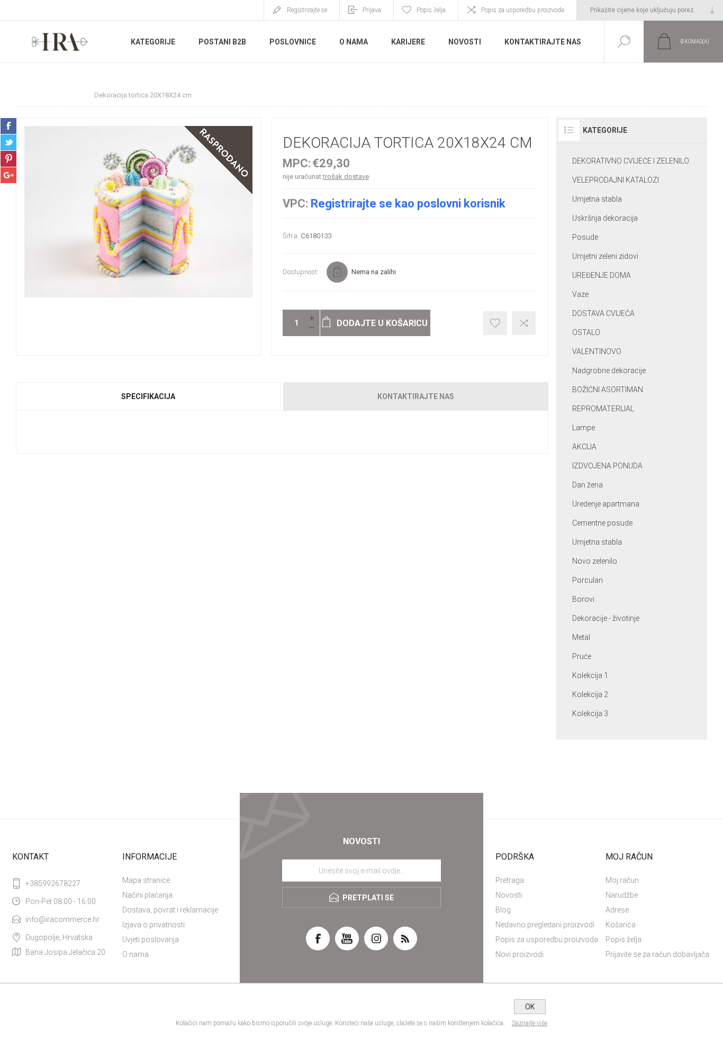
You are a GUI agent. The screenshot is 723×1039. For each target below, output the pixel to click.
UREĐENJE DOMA (601, 275)
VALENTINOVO (596, 351)
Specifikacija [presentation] (148, 396)
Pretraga (509, 880)
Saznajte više (529, 1023)
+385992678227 (52, 883)
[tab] (149, 396)
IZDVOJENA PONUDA (607, 466)
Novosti (508, 895)
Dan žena (587, 485)
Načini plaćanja (147, 895)
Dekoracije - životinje (605, 618)
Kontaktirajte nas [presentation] (415, 396)
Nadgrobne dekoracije (609, 370)
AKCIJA (584, 446)
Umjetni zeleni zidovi (605, 256)
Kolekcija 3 (590, 713)
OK (530, 1006)
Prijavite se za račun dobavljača (657, 954)
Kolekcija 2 (590, 694)
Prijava (372, 10)
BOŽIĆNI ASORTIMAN (607, 389)
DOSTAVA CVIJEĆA (603, 313)
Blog (503, 910)
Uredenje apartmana (605, 504)
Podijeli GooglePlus (8, 175)
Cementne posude (602, 523)
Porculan (587, 580)
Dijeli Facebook (8, 126)
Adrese (617, 910)
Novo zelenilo (594, 561)
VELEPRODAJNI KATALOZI (615, 180)
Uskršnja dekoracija (605, 218)
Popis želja (623, 939)
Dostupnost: (301, 272)
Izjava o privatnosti (153, 924)
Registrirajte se (307, 10)
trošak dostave (346, 176)
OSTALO (586, 332)
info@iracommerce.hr (62, 919)
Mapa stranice (146, 880)
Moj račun (622, 880)
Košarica (620, 924)
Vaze (580, 294)
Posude (585, 237)
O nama (135, 954)
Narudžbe (621, 895)
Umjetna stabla (597, 199)
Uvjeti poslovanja (150, 939)
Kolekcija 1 (590, 675)
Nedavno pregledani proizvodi (544, 924)
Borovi (583, 599)
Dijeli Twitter (8, 142)
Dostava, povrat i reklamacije (170, 910)
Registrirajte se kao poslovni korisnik (408, 203)
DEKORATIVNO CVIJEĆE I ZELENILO (630, 161)
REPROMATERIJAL (603, 408)
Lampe (583, 427)
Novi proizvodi (519, 954)
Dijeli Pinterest (8, 159)
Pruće (581, 656)
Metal (581, 637)
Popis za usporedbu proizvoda (522, 10)
